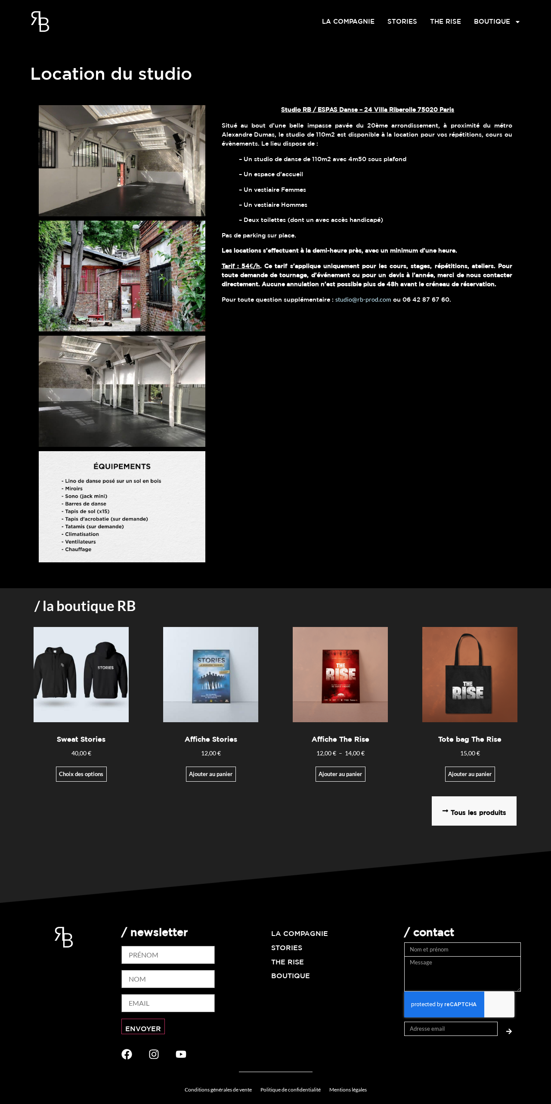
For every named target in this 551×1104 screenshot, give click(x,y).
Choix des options (81, 773)
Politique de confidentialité (290, 1089)
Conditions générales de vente (218, 1089)
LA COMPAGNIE (348, 21)
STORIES (402, 21)
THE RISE (445, 21)
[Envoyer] (509, 1029)
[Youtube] (181, 1054)
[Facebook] (126, 1054)
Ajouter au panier (210, 773)
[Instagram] (154, 1054)
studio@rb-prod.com (363, 299)
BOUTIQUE (492, 21)
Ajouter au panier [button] (470, 773)
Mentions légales (348, 1089)
